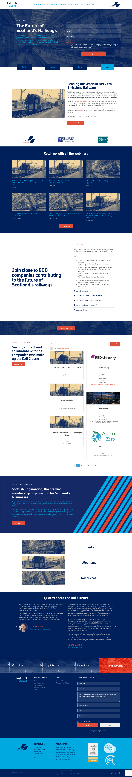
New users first (64, 349)
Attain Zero (103, 447)
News (77, 4)
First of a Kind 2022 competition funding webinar (62, 181)
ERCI (82, 4)
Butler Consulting (67, 400)
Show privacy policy (71, 42)
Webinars (54, 4)
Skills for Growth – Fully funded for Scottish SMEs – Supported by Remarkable (101, 215)
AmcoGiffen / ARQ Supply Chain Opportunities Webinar (100, 181)
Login (88, 4)
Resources (63, 4)
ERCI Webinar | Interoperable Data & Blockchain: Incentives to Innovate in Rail (27, 182)
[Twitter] (112, 773)
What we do (81, 244)
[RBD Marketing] (103, 357)
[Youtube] (119, 773)
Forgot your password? (98, 731)
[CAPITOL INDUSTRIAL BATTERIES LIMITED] (66, 360)
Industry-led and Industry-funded (89, 295)
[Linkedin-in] (115, 773)
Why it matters (82, 291)
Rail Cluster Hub (81, 101)
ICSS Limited (103, 408)
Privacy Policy (62, 771)
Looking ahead (81, 310)
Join (93, 4)
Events (70, 4)
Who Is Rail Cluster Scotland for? (88, 300)
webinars (80, 111)
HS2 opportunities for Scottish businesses (24, 214)
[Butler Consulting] (66, 393)
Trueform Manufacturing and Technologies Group (67, 433)
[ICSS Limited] (103, 398)
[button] (97, 4)
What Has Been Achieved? (86, 305)
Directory (46, 4)
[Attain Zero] (103, 436)
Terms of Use (70, 771)
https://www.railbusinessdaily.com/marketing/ (103, 384)
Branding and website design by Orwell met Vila (66, 774)
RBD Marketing (103, 368)
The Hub (36, 4)
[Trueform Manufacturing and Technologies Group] (66, 425)
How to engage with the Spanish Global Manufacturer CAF (65, 214)
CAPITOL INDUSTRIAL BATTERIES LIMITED (67, 368)
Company (69, 22)
